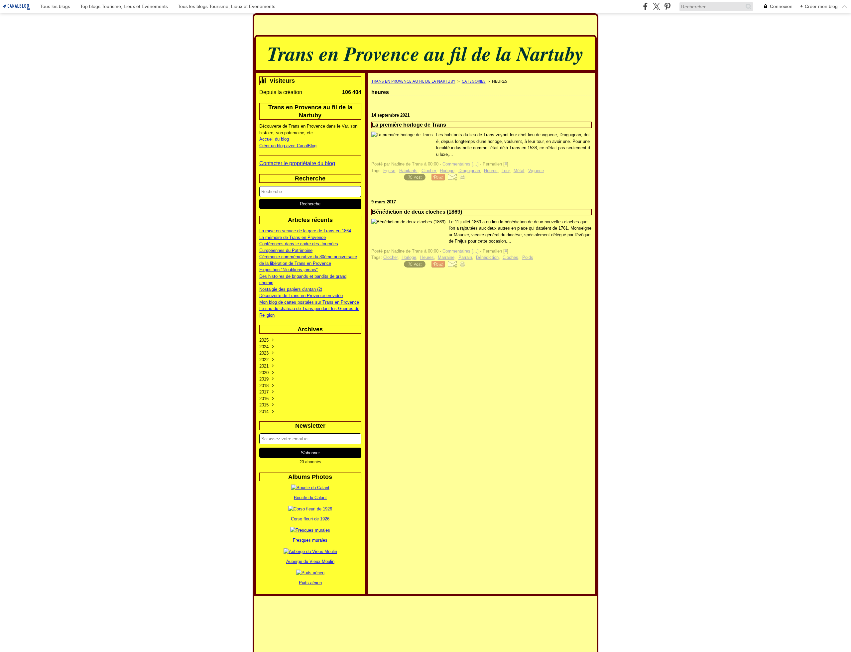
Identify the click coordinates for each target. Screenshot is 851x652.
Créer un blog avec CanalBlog (287, 145)
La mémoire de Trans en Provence (292, 237)
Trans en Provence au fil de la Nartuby (413, 81)
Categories (474, 81)
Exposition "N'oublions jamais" (288, 269)
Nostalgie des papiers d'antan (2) (290, 289)
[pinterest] (667, 6)
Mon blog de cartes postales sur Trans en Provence (309, 302)
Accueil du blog (274, 139)
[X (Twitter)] (656, 6)
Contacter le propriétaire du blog (297, 163)
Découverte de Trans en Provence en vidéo (301, 295)
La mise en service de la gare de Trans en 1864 (305, 230)
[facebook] (645, 6)
